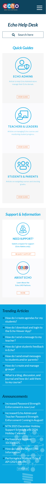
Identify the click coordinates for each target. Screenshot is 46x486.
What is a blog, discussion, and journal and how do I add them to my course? (23, 378)
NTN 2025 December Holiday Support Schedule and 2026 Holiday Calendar (22, 429)
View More (23, 469)
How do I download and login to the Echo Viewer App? (23, 329)
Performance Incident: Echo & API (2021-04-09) (23, 460)
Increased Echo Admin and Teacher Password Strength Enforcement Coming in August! (24, 416)
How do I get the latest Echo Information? (21, 450)
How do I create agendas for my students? (24, 319)
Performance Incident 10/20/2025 (18, 440)
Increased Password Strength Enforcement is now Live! (22, 405)
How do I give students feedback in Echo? (24, 348)
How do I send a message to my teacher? (23, 338)
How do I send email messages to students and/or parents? (23, 357)
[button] (39, 7)
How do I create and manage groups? (22, 367)
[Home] (11, 7)
